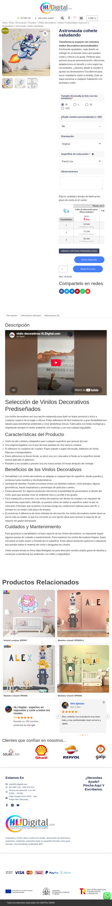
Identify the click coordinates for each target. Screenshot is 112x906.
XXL (67, 108)
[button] (62, 18)
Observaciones (69, 171)
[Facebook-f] (7, 805)
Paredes (32, 23)
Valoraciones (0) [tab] (51, 315)
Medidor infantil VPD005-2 (71, 640)
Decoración (21, 23)
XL (91, 104)
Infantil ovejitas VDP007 (15, 640)
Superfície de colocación (75, 154)
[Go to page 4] (85, 735)
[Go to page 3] (83, 735)
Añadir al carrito (87, 269)
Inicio (4, 23)
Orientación (67, 136)
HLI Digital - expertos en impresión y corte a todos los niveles (32, 710)
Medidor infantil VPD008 (70, 696)
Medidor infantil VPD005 (16, 696)
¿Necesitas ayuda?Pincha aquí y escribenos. (93, 783)
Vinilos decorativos (47, 23)
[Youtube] (18, 805)
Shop (11, 23)
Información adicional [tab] (31, 315)
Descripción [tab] (11, 315)
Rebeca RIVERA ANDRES (84, 703)
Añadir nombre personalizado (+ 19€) (81, 118)
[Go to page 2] (80, 735)
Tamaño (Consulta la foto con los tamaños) (79, 97)
